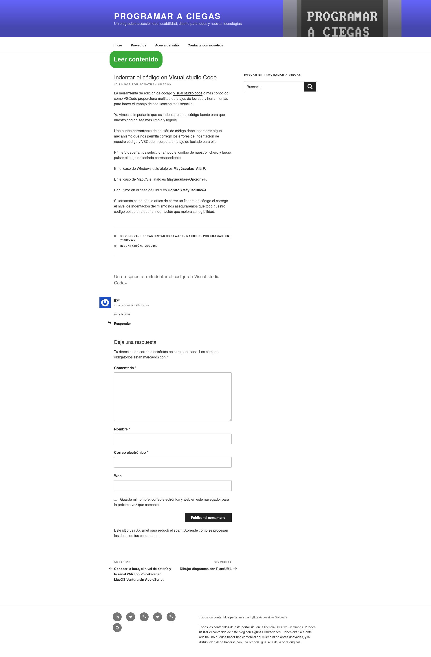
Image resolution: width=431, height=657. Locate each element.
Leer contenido (136, 59)
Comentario (125, 367)
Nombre (122, 429)
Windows (128, 239)
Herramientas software (162, 236)
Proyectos (138, 45)
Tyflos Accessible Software (269, 617)
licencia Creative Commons (283, 627)
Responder (122, 323)
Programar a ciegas (167, 16)
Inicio (118, 45)
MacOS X (193, 236)
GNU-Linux (129, 236)
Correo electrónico (131, 452)
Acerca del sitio (167, 45)
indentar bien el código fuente (186, 114)
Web (118, 475)
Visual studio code (187, 93)
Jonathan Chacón (156, 84)
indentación (131, 245)
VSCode (151, 245)
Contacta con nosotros (205, 45)
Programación (216, 236)
